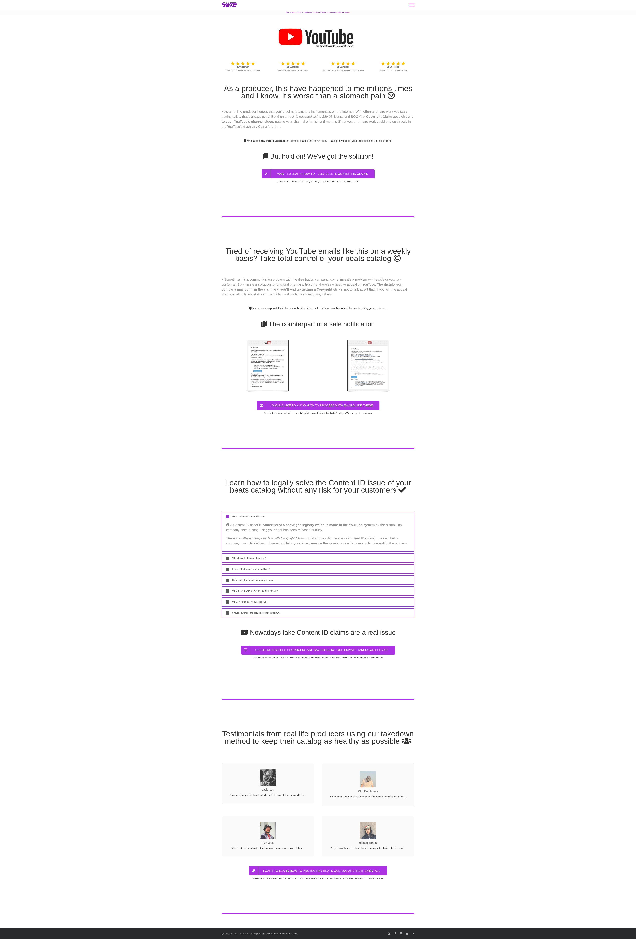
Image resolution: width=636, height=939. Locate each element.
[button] (318, 516)
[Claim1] (267, 341)
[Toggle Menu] (411, 4)
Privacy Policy (272, 934)
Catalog (260, 934)
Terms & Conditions (288, 934)
